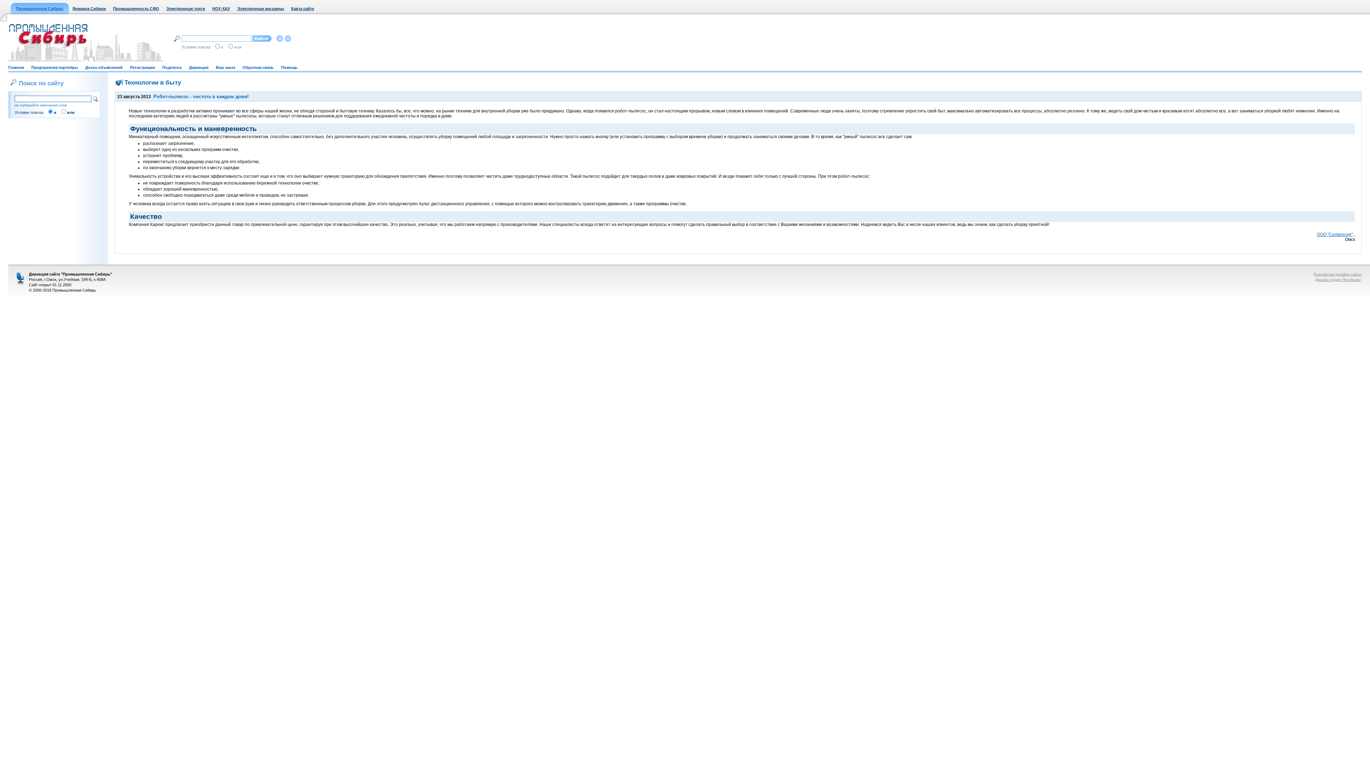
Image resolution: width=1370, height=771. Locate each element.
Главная (16, 67)
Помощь (289, 67)
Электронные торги (185, 8)
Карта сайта (302, 8)
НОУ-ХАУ (221, 8)
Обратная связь (258, 67)
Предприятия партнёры (54, 67)
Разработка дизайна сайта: (1338, 274)
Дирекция (198, 67)
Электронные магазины (260, 8)
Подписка (172, 67)
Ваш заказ (225, 67)
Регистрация (142, 67)
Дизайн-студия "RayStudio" (1338, 280)
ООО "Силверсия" (1335, 234)
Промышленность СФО (136, 8)
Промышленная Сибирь (40, 8)
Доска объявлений (104, 67)
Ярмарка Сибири (89, 8)
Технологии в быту (153, 82)
